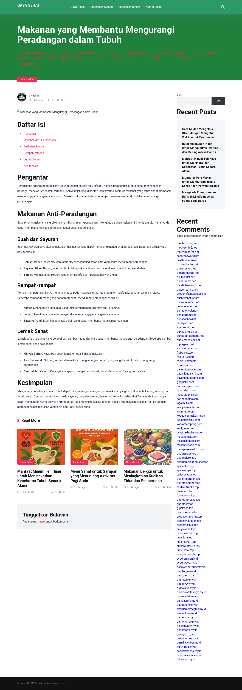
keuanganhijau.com (188, 420)
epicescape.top (186, 470)
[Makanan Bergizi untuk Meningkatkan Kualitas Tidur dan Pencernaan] (147, 447)
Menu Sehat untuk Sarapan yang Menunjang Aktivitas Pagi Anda (94, 476)
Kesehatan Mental (101, 7)
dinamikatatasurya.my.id (191, 592)
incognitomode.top (188, 554)
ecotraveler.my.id (187, 604)
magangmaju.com (187, 436)
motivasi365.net (187, 247)
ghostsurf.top (185, 504)
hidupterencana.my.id (189, 655)
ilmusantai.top (185, 550)
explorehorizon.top (188, 478)
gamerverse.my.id (188, 621)
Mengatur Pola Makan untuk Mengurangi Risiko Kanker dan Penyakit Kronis (200, 182)
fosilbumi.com (185, 365)
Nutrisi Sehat (154, 7)
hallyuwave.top (186, 529)
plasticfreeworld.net (189, 285)
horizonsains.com (188, 399)
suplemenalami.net (188, 340)
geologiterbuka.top (188, 499)
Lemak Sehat (32, 159)
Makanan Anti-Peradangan (40, 140)
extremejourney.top (188, 483)
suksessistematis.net (190, 335)
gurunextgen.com (187, 386)
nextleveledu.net (187, 260)
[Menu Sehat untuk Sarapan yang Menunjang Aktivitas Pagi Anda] (94, 447)
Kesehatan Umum (129, 7)
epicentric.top (185, 466)
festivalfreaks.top (188, 487)
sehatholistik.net (187, 310)
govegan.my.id (185, 634)
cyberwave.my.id (187, 562)
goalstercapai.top (187, 512)
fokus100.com (186, 357)
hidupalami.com (186, 390)
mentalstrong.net (187, 243)
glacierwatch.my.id (188, 626)
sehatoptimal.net (187, 315)
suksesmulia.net (187, 331)
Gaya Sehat (28, 5)
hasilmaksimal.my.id (189, 651)
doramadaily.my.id (188, 596)
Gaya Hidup (78, 7)
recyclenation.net (187, 306)
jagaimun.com (185, 403)
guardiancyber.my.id (189, 642)
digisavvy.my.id (186, 583)
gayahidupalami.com (189, 373)
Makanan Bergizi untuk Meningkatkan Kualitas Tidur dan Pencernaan (143, 476)
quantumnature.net (188, 298)
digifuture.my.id (186, 579)
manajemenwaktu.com (190, 449)
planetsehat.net (186, 281)
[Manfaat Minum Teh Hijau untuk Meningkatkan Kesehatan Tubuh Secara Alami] (41, 447)
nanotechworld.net (188, 256)
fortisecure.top (186, 495)
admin (36, 95)
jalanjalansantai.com (189, 407)
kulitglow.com (185, 428)
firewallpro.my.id (187, 613)
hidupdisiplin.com (187, 394)
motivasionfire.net (188, 252)
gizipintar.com (185, 382)
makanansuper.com (188, 440)
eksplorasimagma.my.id (191, 609)
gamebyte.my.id (186, 617)
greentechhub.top (187, 525)
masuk (41, 521)
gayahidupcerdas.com (190, 378)
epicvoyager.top (186, 474)
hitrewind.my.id (186, 659)
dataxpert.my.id (186, 575)
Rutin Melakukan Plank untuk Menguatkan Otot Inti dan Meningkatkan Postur (200, 148)
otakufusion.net (186, 268)
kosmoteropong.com (189, 424)
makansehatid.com (188, 445)
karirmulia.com (186, 411)
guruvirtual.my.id (186, 646)
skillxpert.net (185, 323)
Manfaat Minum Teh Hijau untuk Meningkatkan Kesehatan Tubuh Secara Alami (39, 478)
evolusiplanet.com (188, 348)
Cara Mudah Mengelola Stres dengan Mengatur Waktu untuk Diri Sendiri (198, 133)
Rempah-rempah (34, 153)
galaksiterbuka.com (189, 369)
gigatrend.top (185, 508)
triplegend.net (185, 344)
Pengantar (30, 133)
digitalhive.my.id (186, 588)
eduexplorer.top (186, 457)
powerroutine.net (187, 289)
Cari (179, 94)
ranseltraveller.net (188, 302)
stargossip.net (186, 327)
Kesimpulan (31, 166)
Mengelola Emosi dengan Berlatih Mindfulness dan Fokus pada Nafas (199, 196)
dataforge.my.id (186, 571)
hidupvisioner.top (187, 533)
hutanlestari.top (186, 541)
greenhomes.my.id (188, 638)
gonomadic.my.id (187, 630)
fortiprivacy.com (186, 361)
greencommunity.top (189, 516)
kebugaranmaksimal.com (192, 415)
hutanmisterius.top (188, 546)
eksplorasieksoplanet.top (192, 462)
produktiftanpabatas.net (191, 293)
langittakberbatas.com (190, 432)
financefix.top (185, 491)
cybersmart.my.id (187, 558)
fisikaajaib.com (186, 352)
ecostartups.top (186, 453)
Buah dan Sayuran (34, 146)
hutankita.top (184, 537)
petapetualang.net (188, 272)
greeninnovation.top (189, 521)
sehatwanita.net (186, 319)
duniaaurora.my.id (187, 600)
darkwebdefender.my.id (191, 567)
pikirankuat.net (186, 277)
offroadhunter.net (187, 264)
